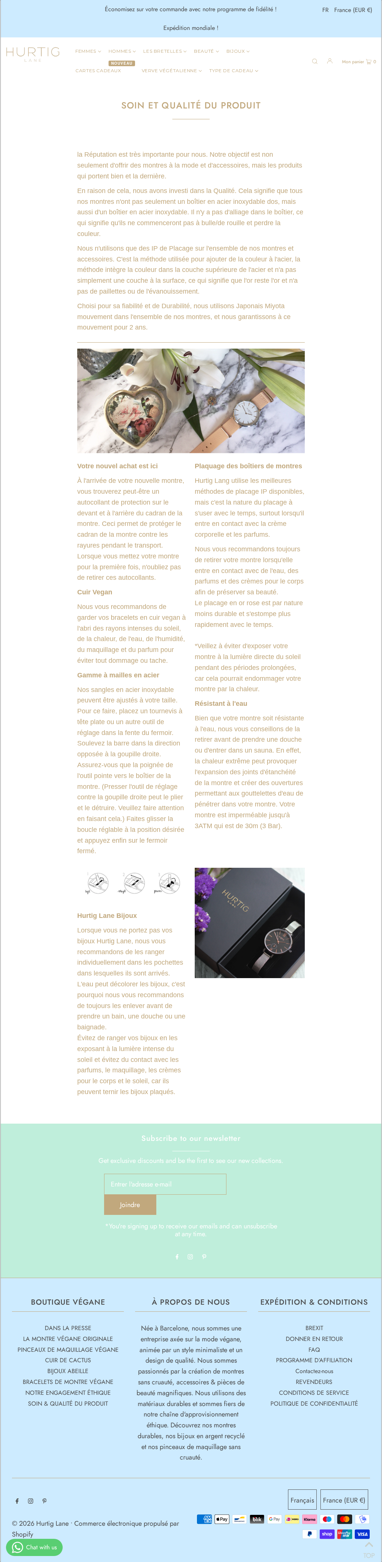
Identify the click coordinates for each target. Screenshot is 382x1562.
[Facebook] (177, 1257)
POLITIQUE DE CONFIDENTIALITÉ (314, 1403)
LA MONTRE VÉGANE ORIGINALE (68, 1339)
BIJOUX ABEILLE (67, 1371)
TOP (369, 1553)
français (302, 1500)
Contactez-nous (314, 1371)
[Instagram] (190, 1257)
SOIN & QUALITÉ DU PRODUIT (68, 1403)
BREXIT (314, 1328)
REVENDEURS (314, 1382)
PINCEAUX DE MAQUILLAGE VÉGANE (68, 1349)
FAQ (314, 1349)
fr (325, 10)
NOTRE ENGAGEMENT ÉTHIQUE (68, 1392)
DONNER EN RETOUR (314, 1339)
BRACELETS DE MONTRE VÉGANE (68, 1382)
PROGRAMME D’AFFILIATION (314, 1360)
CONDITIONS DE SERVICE (314, 1392)
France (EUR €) (353, 10)
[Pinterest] (204, 1257)
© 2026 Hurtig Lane (41, 1523)
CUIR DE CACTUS (68, 1360)
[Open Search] (315, 60)
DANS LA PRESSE (68, 1328)
